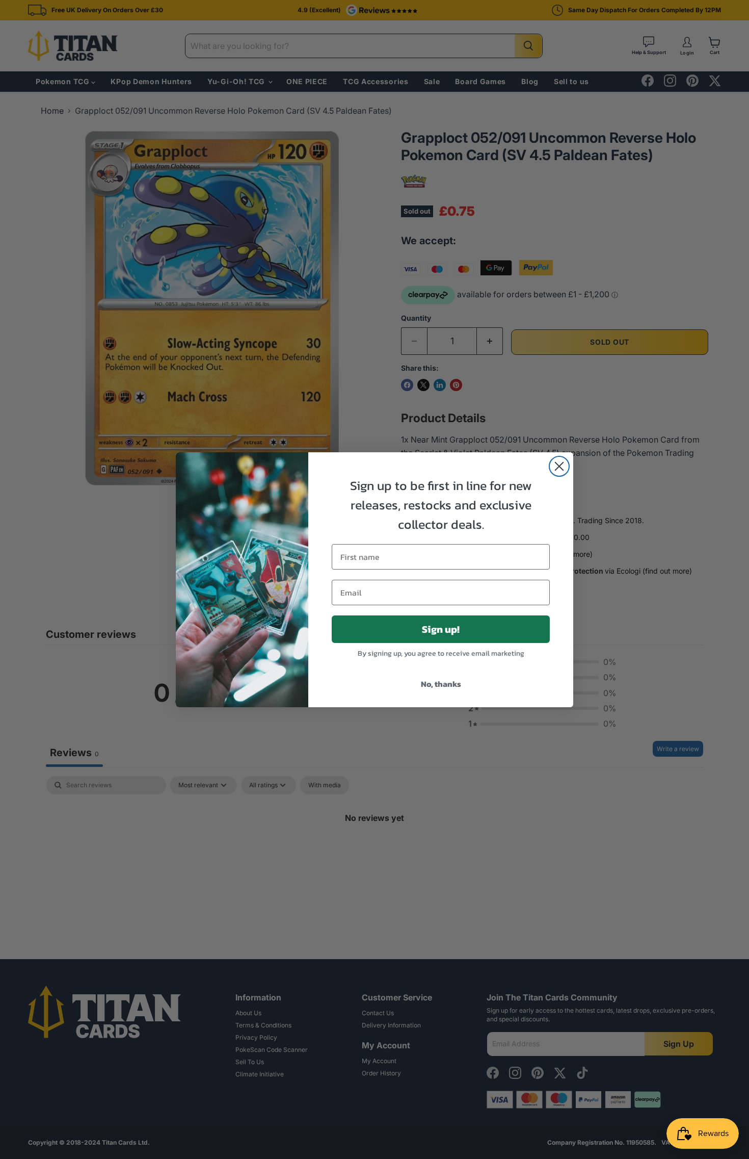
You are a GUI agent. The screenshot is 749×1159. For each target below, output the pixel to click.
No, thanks (441, 684)
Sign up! (441, 629)
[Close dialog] (559, 466)
